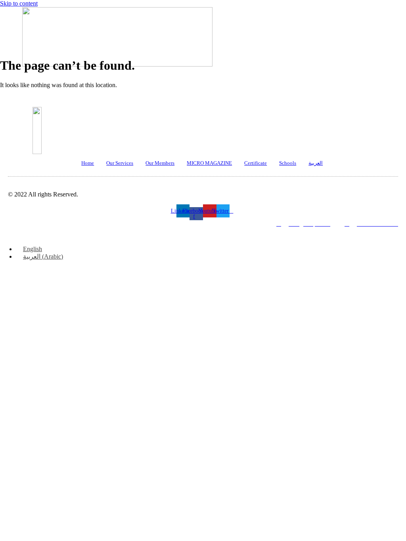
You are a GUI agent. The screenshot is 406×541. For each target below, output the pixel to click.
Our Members (160, 163)
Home (87, 163)
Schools (287, 163)
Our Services (119, 163)
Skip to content (19, 3)
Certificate (255, 163)
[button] (196, 73)
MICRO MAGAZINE (209, 163)
